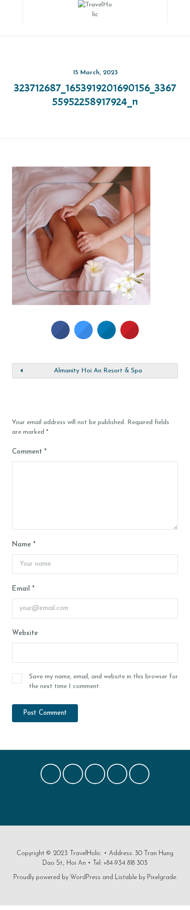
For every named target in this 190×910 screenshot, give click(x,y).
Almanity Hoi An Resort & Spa (98, 370)
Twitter (73, 776)
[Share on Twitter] (83, 336)
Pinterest (95, 776)
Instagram (117, 776)
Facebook (51, 776)
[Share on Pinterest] (129, 336)
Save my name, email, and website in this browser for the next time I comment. (103, 681)
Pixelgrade (161, 877)
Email (23, 589)
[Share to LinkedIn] (106, 336)
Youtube (139, 776)
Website (25, 633)
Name (24, 544)
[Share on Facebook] (60, 336)
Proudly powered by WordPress (57, 877)
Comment (29, 452)
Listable (126, 877)
